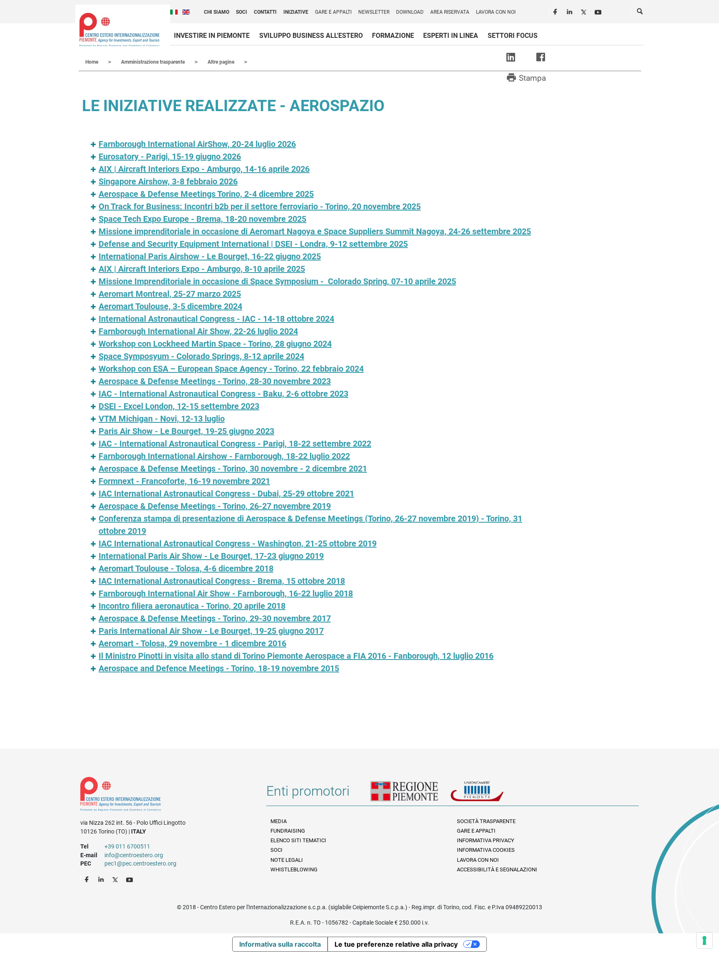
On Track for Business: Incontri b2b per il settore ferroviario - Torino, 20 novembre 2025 (260, 206)
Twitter (585, 11)
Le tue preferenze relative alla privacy (396, 944)
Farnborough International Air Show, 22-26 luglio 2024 (198, 331)
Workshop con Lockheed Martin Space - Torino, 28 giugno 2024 (215, 344)
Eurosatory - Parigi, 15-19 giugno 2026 (170, 156)
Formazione (393, 36)
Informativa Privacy (485, 840)
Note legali (286, 860)
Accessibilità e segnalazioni (497, 869)
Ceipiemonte (119, 29)
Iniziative (295, 12)
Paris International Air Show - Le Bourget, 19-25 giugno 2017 (211, 631)
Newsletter (373, 12)
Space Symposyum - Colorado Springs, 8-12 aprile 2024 (201, 356)
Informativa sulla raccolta (280, 944)
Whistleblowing (293, 869)
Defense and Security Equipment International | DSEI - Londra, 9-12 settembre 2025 (253, 244)
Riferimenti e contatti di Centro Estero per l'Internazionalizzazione (164, 795)
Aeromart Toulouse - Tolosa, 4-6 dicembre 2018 (186, 568)
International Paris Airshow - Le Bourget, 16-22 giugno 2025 (210, 256)
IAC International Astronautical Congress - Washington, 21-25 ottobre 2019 (238, 543)
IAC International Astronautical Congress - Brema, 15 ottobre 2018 (222, 581)
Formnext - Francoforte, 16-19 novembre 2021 (184, 481)
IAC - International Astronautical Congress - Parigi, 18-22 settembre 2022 (235, 444)
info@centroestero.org (133, 855)
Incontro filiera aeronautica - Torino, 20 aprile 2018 (192, 606)
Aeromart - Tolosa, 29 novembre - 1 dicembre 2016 (192, 643)
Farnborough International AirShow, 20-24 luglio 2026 (197, 144)
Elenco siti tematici (298, 840)
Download (410, 12)
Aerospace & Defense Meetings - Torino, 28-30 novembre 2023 (215, 381)
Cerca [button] (640, 13)
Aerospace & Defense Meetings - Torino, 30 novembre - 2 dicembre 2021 (233, 469)
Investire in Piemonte (212, 36)
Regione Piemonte (410, 794)
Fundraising (287, 831)
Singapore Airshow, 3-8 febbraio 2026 (168, 181)
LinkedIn (570, 11)
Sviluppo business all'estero (311, 36)
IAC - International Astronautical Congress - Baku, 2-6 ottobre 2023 (223, 394)
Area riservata (449, 12)
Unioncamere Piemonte (488, 794)
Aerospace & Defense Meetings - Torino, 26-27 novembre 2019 (215, 506)
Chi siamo (216, 12)
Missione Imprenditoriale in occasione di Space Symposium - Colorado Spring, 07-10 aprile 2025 (277, 281)
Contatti (265, 12)
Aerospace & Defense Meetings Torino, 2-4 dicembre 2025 (206, 194)
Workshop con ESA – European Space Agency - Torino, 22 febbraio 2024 (231, 369)
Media (278, 821)
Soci (241, 12)
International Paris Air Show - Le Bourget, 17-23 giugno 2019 (211, 556)
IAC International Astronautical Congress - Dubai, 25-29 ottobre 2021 (226, 494)
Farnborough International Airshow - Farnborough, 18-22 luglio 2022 (224, 456)
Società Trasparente (486, 821)
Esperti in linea (450, 36)
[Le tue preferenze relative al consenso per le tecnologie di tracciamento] (704, 940)
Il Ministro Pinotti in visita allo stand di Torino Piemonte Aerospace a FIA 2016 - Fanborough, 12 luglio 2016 (296, 656)
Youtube (599, 11)
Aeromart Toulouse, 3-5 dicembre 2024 (170, 306)
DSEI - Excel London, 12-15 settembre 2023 (179, 406)
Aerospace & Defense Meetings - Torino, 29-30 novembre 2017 (215, 618)
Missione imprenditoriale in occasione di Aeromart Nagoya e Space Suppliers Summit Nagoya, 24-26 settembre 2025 (315, 231)
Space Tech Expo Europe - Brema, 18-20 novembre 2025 (202, 219)
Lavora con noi (496, 12)
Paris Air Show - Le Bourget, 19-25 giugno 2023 (186, 431)
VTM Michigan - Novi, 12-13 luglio (162, 419)
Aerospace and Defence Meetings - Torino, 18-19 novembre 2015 (219, 668)
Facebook (556, 11)
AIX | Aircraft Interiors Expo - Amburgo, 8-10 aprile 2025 (202, 269)
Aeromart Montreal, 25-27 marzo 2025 (170, 294)
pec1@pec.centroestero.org (140, 863)
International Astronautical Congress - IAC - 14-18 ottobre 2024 (216, 319)
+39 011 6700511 (127, 846)
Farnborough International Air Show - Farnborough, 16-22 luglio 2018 (226, 593)
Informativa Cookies (486, 850)
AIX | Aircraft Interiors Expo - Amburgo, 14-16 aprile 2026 (204, 169)
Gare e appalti (333, 12)
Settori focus (513, 36)
